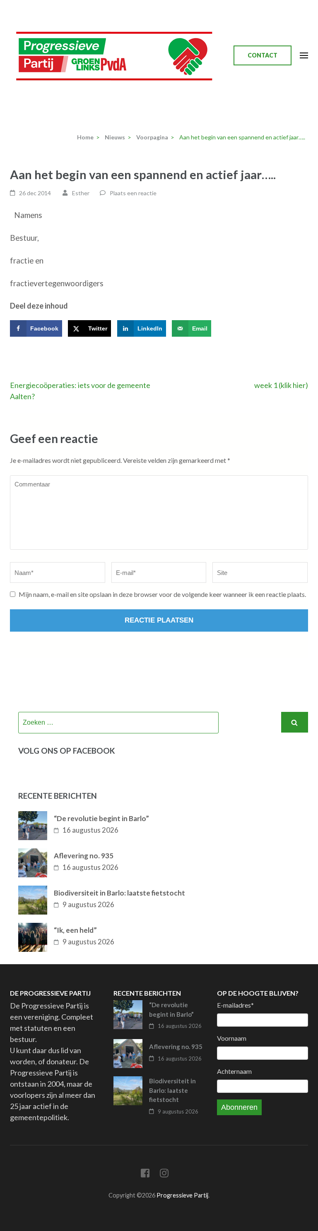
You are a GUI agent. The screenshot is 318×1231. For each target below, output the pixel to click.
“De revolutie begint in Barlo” (101, 818)
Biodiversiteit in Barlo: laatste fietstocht (119, 893)
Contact (262, 55)
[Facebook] (145, 1174)
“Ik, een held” (75, 930)
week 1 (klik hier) (281, 385)
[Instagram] (164, 1174)
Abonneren (239, 1107)
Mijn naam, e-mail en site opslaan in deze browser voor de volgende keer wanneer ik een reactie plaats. (162, 594)
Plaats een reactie (133, 192)
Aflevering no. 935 (83, 855)
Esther (80, 192)
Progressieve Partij (182, 1195)
